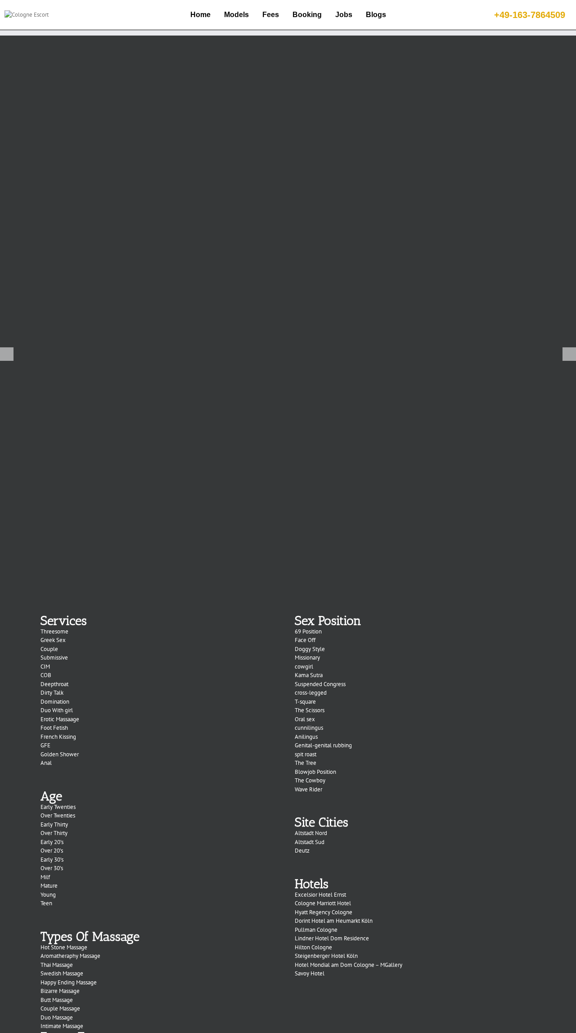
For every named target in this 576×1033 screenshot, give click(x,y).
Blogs (376, 14)
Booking (307, 14)
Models (236, 14)
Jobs (343, 14)
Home (200, 14)
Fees (270, 14)
